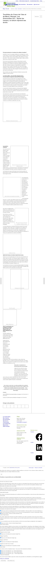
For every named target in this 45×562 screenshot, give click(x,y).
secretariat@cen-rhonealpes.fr (22, 422)
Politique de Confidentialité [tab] (4, 554)
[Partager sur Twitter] (8, 406)
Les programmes (6, 423)
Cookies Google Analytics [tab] (4, 514)
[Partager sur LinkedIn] (19, 406)
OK (1, 474)
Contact (17, 0)
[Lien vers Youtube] (8, 1)
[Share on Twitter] (12, 406)
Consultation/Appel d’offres (34, 0)
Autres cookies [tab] (2, 546)
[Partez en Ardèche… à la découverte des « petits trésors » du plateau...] (1, 281)
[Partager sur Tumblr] (23, 406)
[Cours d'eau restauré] (16, 38)
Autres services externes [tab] (4, 524)
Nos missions (6, 418)
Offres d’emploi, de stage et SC (24, 0)
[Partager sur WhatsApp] (16, 406)
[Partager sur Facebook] (5, 406)
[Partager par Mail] (26, 406)
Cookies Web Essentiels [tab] (4, 492)
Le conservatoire (6, 416)
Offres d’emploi (6, 426)
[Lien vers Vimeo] (7, 1)
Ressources (5, 425)
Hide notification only (11, 560)
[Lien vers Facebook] (3, 1)
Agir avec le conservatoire (6, 421)
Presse (41, 0)
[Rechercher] (41, 4)
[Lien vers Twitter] (5, 1)
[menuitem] (7, 4)
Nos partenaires (6, 419)
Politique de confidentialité (4, 558)
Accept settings (3, 560)
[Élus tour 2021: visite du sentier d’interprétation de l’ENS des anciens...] (44, 281)
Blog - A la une (6, 8)
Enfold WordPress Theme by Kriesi (15, 467)
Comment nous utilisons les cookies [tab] (6, 481)
